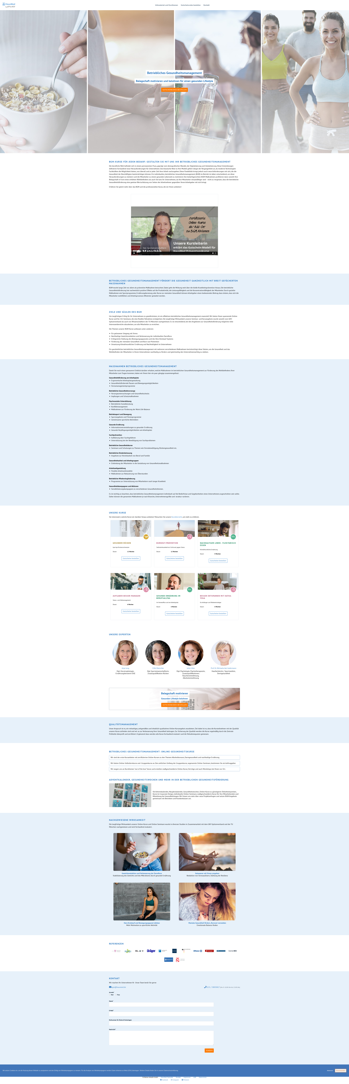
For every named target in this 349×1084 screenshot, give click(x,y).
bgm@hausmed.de (118, 987)
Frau (118, 995)
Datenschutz (202, 1077)
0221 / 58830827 (213, 987)
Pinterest (186, 1080)
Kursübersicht (177, 517)
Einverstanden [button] (340, 1070)
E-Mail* (111, 1010)
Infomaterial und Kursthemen (166, 5)
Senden (209, 1050)
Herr (112, 995)
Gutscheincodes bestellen (191, 5)
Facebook (165, 1080)
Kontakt (206, 5)
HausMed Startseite (167, 1077)
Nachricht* (112, 1029)
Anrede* (111, 992)
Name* (111, 1001)
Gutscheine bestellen (131, 558)
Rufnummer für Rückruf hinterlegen (120, 1020)
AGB (194, 1077)
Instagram (175, 1080)
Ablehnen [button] (330, 1070)
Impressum (187, 1077)
